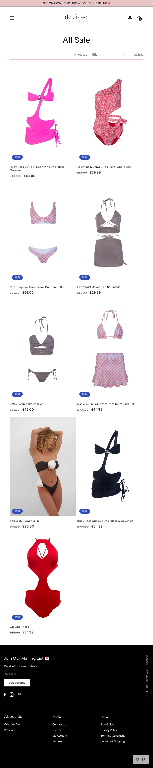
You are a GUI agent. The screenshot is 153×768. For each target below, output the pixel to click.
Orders (56, 730)
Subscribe (17, 682)
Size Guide (107, 724)
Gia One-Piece (19, 626)
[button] (12, 18)
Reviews (9, 730)
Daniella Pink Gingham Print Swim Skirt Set (105, 403)
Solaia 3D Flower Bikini (25, 520)
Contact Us (59, 724)
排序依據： (81, 55)
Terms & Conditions (113, 735)
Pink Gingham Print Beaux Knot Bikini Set (37, 287)
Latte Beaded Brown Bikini (27, 403)
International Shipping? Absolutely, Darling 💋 (76, 3)
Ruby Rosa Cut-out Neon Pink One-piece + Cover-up (38, 168)
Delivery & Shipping (113, 741)
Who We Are (12, 724)
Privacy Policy (109, 730)
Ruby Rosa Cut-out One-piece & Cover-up (105, 520)
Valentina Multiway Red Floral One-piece (104, 166)
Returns (57, 741)
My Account (59, 735)
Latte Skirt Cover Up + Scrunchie (98, 286)
